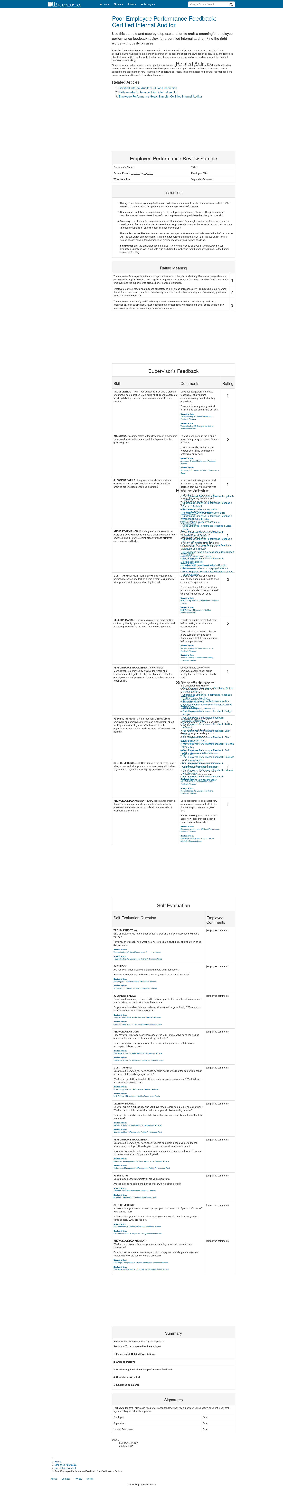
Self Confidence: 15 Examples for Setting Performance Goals (137, 1232)
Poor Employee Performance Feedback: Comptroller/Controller (203, 719)
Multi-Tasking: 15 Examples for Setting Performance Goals (136, 1094)
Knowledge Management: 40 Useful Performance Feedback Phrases (140, 1261)
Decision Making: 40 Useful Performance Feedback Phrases (137, 1124)
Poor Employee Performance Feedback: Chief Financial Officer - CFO (206, 739)
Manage (148, 4)
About (54, 1478)
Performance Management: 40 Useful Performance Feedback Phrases (141, 1160)
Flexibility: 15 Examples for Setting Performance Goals (135, 1196)
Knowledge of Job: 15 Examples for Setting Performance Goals (138, 1058)
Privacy (78, 1478)
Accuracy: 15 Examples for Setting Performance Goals (135, 986)
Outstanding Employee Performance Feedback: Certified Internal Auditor (207, 696)
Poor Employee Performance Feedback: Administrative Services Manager (203, 778)
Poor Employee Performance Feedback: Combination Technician (203, 534)
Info (132, 4)
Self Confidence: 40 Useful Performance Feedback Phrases (137, 1225)
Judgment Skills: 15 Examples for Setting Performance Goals (137, 1022)
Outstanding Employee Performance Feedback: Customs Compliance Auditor (207, 540)
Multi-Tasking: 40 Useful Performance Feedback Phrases (136, 1088)
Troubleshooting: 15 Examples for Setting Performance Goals (137, 957)
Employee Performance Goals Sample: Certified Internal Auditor (160, 96)
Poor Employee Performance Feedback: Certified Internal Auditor (164, 21)
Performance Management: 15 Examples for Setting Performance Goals (141, 1166)
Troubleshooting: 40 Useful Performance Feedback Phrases (137, 950)
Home (106, 4)
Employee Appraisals (65, 1464)
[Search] (231, 4)
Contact (66, 1478)
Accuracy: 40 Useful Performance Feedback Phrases (134, 980)
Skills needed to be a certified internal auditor (148, 92)
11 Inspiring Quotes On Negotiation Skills (203, 512)
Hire (119, 4)
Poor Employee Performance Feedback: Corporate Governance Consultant (203, 765)
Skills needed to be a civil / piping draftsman (205, 568)
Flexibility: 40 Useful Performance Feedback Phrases (134, 1189)
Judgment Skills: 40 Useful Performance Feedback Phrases (137, 1016)
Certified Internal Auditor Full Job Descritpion (148, 88)
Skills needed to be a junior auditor (200, 509)
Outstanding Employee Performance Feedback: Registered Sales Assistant (207, 517)
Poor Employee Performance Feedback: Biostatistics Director (203, 560)
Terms (90, 1478)
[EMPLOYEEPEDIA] (67, 3)
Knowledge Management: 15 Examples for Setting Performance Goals (141, 1268)
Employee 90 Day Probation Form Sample (204, 565)
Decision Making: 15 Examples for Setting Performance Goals (137, 1130)
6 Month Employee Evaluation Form (201, 522)
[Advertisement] (173, 1300)
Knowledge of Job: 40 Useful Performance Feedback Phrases (138, 1052)
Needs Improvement (65, 1468)
